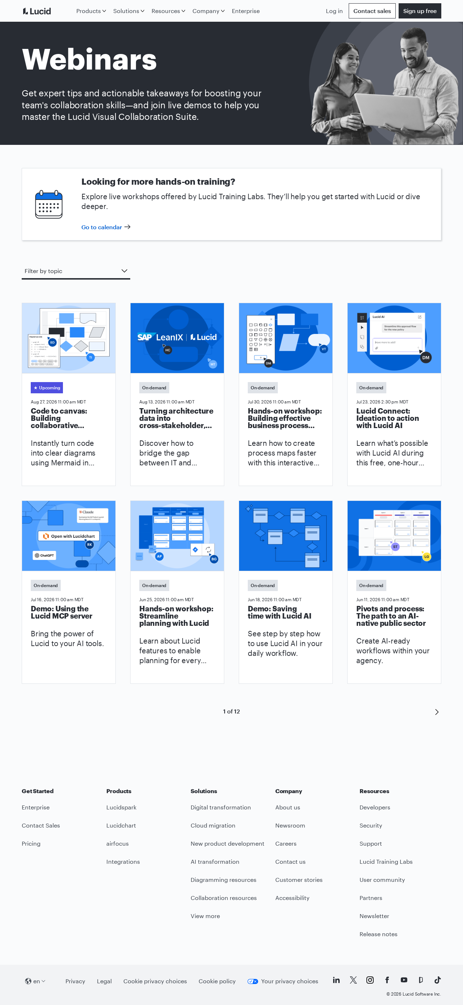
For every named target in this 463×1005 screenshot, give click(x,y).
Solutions (126, 10)
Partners (371, 897)
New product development (227, 843)
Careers (286, 843)
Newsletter (374, 915)
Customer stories (299, 879)
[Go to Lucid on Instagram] (370, 980)
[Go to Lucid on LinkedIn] (336, 980)
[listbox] (76, 272)
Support (371, 843)
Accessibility (292, 897)
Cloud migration (213, 825)
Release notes (379, 933)
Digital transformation (221, 807)
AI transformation (215, 861)
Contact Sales (41, 825)
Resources (166, 10)
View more (205, 915)
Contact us (290, 861)
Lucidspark (121, 807)
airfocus (117, 843)
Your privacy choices (289, 980)
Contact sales (372, 10)
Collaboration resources (224, 897)
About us (287, 807)
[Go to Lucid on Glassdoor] (420, 980)
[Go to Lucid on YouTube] (404, 980)
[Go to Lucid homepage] (47, 11)
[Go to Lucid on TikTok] (437, 980)
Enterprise (246, 10)
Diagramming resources (223, 879)
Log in (334, 10)
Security (371, 825)
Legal (104, 980)
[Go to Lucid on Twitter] (353, 980)
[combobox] (76, 271)
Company (206, 10)
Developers (375, 807)
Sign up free (420, 10)
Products (88, 10)
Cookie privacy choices (155, 980)
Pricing (31, 843)
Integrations (123, 861)
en (36, 980)
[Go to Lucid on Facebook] (387, 980)
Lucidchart (121, 825)
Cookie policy (217, 980)
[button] (437, 711)
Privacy (75, 980)
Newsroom (290, 825)
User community (382, 879)
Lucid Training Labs (386, 861)
